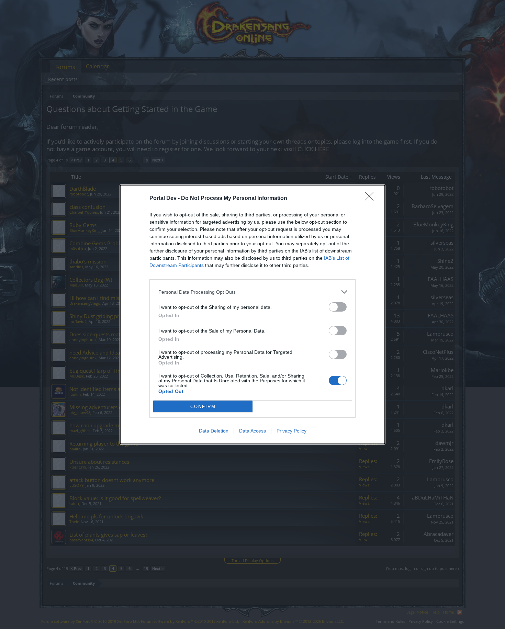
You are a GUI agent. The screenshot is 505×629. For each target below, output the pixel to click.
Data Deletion (213, 431)
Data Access (252, 431)
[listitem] (252, 291)
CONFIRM (203, 406)
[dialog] (252, 314)
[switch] (338, 307)
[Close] (371, 198)
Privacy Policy (291, 431)
